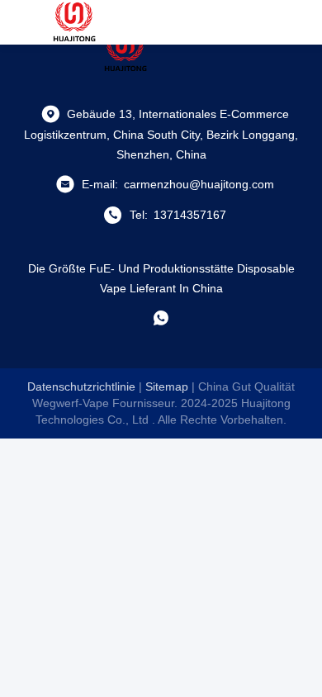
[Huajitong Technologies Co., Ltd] (74, 22)
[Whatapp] (161, 318)
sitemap (166, 386)
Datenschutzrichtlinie (81, 386)
